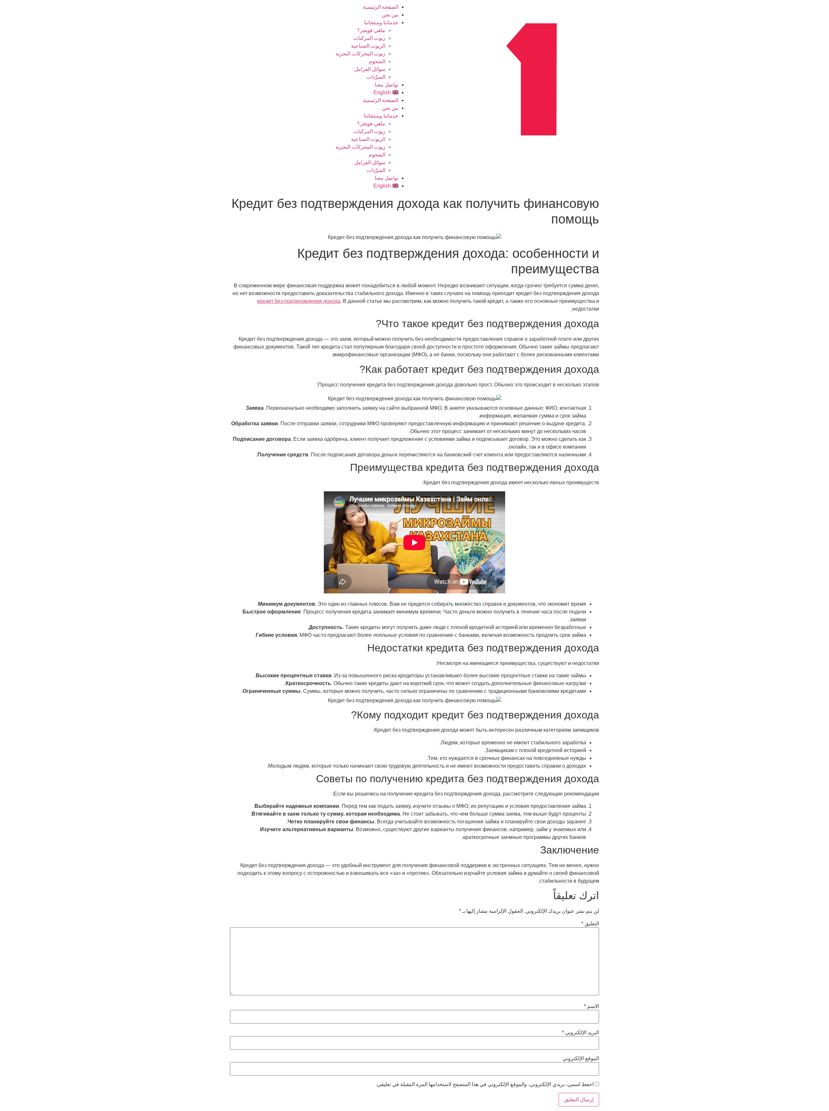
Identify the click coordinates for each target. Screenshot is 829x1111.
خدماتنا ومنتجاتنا (381, 22)
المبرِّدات (376, 77)
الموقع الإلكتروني (580, 1058)
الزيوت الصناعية (368, 46)
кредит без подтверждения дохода (298, 301)
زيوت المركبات (369, 38)
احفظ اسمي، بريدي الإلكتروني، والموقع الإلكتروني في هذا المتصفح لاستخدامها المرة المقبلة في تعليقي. (485, 1084)
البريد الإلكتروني (580, 1032)
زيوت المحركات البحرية (360, 53)
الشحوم (377, 61)
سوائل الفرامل (369, 69)
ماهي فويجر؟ (371, 30)
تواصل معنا (386, 84)
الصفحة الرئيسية (380, 7)
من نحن (390, 14)
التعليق (590, 923)
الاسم (591, 1006)
